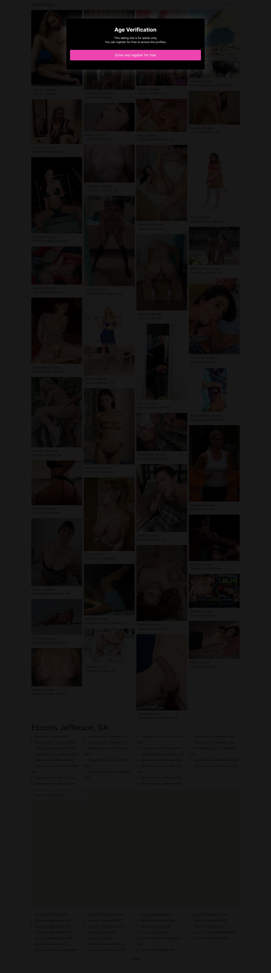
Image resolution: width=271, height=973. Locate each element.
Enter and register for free (135, 55)
